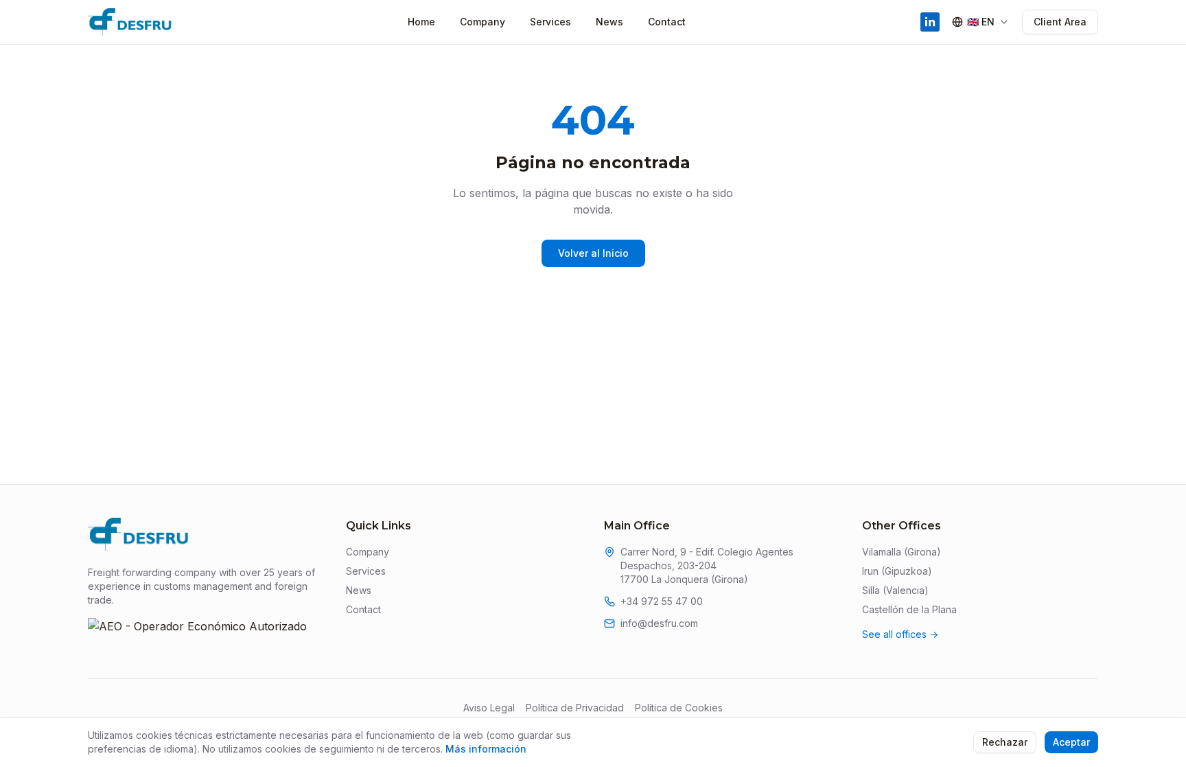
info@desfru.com (659, 623)
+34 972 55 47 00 (661, 601)
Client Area (1060, 21)
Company (482, 21)
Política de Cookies (679, 707)
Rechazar (1004, 742)
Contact (667, 21)
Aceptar (1071, 742)
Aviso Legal (489, 707)
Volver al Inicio (593, 253)
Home (421, 21)
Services (550, 21)
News (609, 21)
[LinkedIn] (930, 22)
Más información (485, 749)
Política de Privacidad (575, 707)
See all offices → (900, 634)
